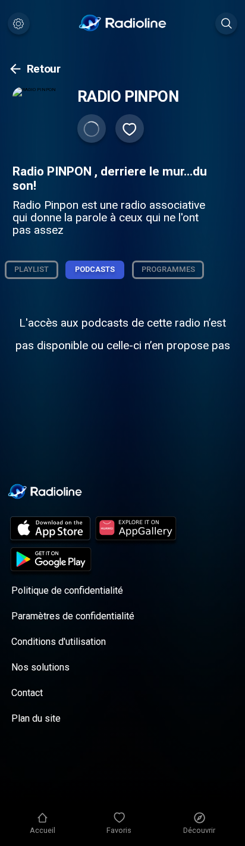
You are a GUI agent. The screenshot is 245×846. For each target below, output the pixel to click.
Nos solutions (40, 667)
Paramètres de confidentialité (72, 616)
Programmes (168, 269)
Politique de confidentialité (67, 590)
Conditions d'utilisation (58, 641)
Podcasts (95, 269)
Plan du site (36, 718)
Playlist (31, 269)
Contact (27, 692)
